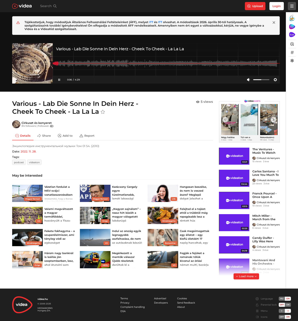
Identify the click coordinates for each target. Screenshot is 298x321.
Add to (68, 135)
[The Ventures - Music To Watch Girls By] (234, 156)
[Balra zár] (282, 311)
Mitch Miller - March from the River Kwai (263, 219)
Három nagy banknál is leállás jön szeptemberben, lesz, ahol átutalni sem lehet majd (58, 260)
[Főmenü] (292, 6)
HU (281, 298)
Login (276, 6)
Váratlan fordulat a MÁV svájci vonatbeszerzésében (58, 190)
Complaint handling (132, 306)
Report (89, 135)
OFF (282, 317)
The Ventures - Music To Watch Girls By (263, 152)
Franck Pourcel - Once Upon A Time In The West (265, 197)
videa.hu (43, 299)
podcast (19, 162)
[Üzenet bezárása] (273, 22)
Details (25, 135)
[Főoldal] (22, 6)
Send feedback (186, 302)
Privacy (125, 302)
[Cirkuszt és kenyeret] (16, 124)
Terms (124, 298)
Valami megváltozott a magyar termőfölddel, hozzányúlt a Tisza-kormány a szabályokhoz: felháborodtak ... (58, 220)
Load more (246, 276)
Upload (257, 6)
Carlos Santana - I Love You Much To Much (265, 175)
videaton (34, 162)
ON (287, 304)
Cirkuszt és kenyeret (36, 123)
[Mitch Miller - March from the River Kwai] (234, 222)
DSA (123, 311)
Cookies (182, 298)
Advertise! (160, 298)
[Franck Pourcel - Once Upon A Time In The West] (234, 200)
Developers (161, 302)
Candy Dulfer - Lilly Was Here (263, 239)
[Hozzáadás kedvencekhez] (103, 112)
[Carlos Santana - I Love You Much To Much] (234, 178)
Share (46, 135)
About (181, 306)
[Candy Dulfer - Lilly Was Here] (234, 244)
